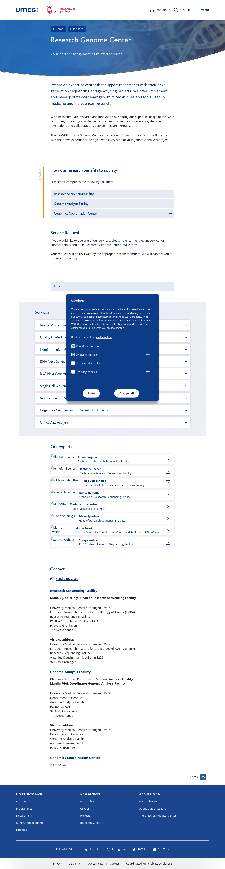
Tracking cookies (86, 372)
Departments (24, 815)
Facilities (21, 830)
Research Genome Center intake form (111, 245)
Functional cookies (87, 346)
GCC (65, 765)
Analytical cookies (87, 355)
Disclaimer (75, 863)
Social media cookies (89, 363)
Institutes (22, 801)
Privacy (57, 863)
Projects (85, 815)
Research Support (91, 823)
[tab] (148, 346)
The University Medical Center (157, 815)
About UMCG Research (153, 808)
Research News (148, 801)
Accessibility (95, 863)
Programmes (24, 808)
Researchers (88, 801)
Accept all (126, 393)
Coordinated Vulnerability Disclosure (149, 863)
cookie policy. (104, 336)
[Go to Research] (27, 10)
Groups (85, 808)
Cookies (115, 863)
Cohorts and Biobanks (30, 823)
